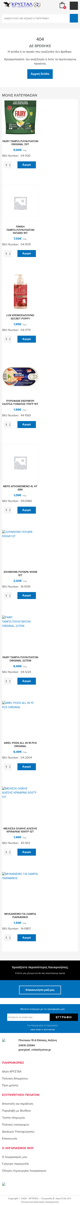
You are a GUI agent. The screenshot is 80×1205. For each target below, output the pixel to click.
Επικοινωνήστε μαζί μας (40, 990)
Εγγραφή (64, 1017)
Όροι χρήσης (10, 1085)
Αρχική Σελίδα (40, 74)
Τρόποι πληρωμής (13, 1117)
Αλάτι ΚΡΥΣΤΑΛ (12, 1071)
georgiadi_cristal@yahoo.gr (34, 1049)
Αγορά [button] (26, 164)
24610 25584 (35, 1030)
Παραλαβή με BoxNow (16, 1110)
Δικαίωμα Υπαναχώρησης (18, 1131)
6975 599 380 (49, 1030)
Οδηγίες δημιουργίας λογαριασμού (24, 1170)
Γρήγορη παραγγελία (15, 1163)
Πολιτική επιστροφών (15, 1124)
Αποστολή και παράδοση (17, 1103)
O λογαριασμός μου (14, 1157)
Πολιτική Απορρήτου (15, 1078)
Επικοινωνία (9, 1138)
